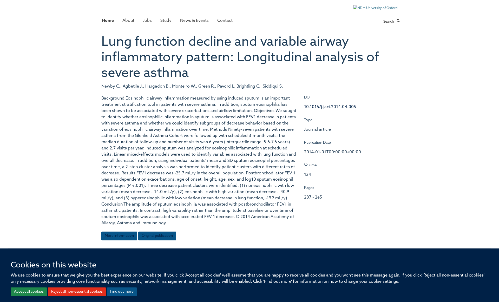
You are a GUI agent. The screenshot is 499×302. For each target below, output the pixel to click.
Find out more (122, 292)
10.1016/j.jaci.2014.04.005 (330, 107)
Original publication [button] (157, 236)
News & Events (194, 21)
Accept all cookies (29, 292)
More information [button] (119, 236)
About (128, 21)
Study (166, 21)
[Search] (398, 21)
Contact (225, 21)
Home (108, 21)
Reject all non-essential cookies (77, 292)
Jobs (147, 21)
